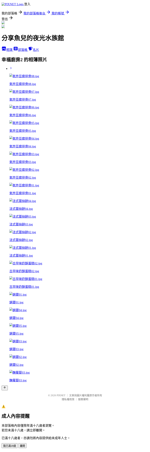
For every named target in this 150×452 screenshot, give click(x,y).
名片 (36, 49)
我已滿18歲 (9, 445)
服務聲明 (83, 399)
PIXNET (61, 395)
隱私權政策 (68, 399)
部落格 (23, 49)
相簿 (9, 49)
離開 (22, 445)
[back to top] (5, 388)
